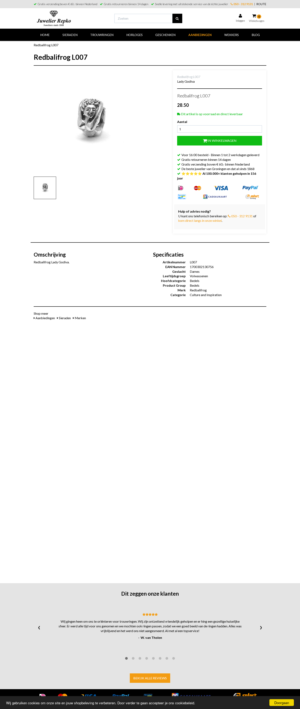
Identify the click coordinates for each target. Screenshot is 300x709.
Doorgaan (281, 702)
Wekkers (231, 35)
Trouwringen (101, 35)
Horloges (134, 35)
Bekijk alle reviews (150, 678)
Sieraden (70, 35)
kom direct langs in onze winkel (200, 220)
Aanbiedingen (200, 35)
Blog (256, 35)
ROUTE (261, 4)
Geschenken (165, 35)
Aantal (182, 122)
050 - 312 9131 (243, 4)
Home (45, 35)
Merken (80, 318)
